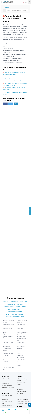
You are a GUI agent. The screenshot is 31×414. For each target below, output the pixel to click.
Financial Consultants (22, 391)
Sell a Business (20, 357)
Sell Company (6, 346)
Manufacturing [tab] (11, 304)
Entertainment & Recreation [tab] (15, 311)
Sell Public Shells (21, 346)
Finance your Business (7, 381)
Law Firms (19, 395)
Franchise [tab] (21, 314)
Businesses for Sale (8, 353)
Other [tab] (22, 316)
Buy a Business (5, 383)
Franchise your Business (8, 387)
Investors (19, 353)
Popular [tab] (5, 301)
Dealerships (20, 350)
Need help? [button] (29, 211)
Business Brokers (21, 387)
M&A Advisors (20, 355)
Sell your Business (6, 378)
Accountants (20, 393)
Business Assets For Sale (8, 405)
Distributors (19, 348)
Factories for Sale (7, 363)
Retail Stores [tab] (19, 304)
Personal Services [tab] (9, 306)
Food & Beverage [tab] (14, 301)
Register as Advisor (6, 389)
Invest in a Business (7, 385)
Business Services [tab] (21, 306)
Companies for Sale (8, 342)
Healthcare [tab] (20, 309)
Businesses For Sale (7, 395)
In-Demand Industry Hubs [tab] (12, 316)
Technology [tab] (23, 301)
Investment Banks (21, 382)
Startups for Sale (21, 336)
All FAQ (6, 7)
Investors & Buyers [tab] (11, 314)
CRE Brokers (20, 389)
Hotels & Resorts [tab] (11, 309)
